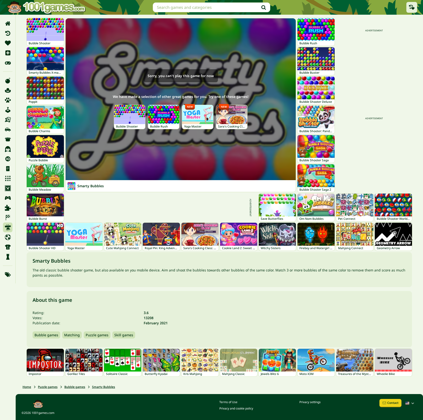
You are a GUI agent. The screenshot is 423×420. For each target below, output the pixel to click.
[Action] (7, 80)
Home (27, 387)
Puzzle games (97, 335)
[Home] (7, 23)
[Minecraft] (7, 188)
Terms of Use (228, 402)
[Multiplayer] (7, 198)
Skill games (123, 335)
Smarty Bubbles (103, 387)
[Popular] (7, 63)
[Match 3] (7, 178)
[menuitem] (7, 23)
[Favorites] (7, 43)
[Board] (7, 120)
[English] (410, 403)
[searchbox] (211, 7)
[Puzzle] (7, 208)
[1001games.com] (46, 7)
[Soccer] (7, 237)
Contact (393, 403)
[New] (7, 53)
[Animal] (7, 100)
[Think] (7, 257)
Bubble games (46, 335)
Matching (72, 335)
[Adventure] (7, 90)
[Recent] (7, 33)
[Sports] (7, 247)
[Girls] (7, 149)
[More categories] (7, 275)
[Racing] (7, 217)
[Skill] (7, 227)
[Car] (7, 129)
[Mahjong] (7, 169)
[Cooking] (7, 139)
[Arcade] (7, 110)
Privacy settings (310, 402)
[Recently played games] (411, 7)
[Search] (263, 7)
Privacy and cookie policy (236, 408)
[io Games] (7, 159)
